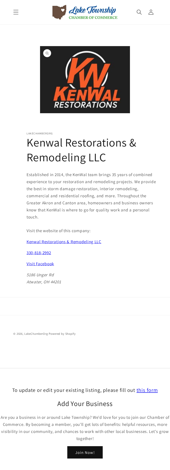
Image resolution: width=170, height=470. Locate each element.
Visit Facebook (40, 264)
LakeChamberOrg (36, 334)
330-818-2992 (39, 253)
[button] (16, 12)
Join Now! (85, 452)
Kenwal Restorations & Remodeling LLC (64, 241)
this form (147, 390)
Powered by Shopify (62, 334)
